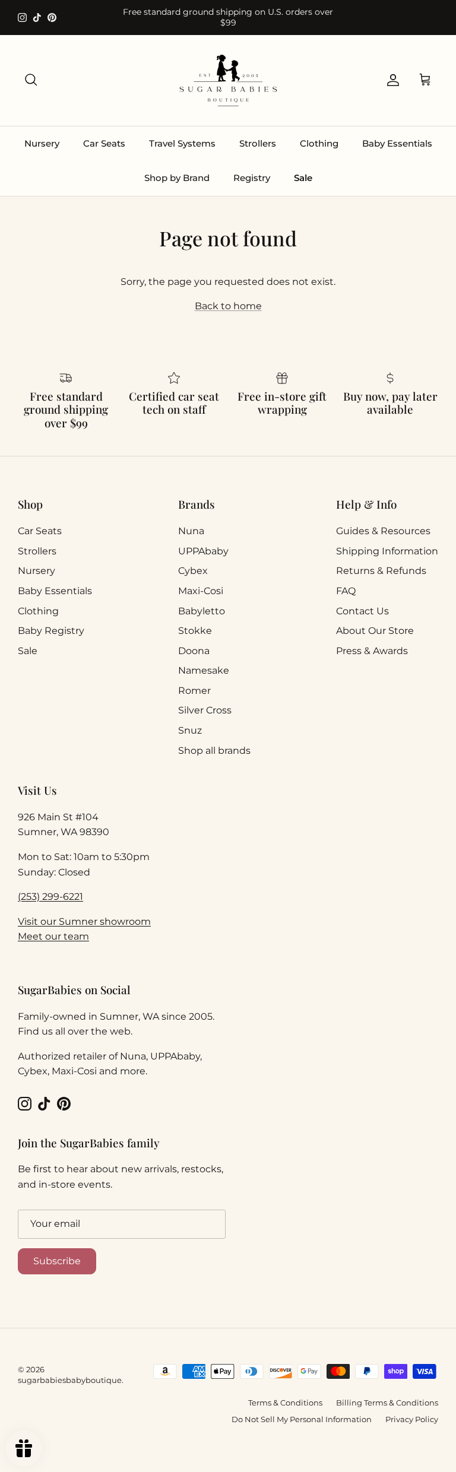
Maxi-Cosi (200, 591)
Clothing (319, 143)
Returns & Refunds (381, 570)
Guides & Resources (383, 531)
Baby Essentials (397, 143)
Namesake (203, 670)
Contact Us (362, 611)
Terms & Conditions (285, 1402)
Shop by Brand (177, 177)
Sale (303, 177)
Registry (251, 177)
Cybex (193, 570)
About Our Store (375, 630)
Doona (194, 650)
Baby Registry (51, 630)
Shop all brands (214, 750)
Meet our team (53, 936)
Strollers (257, 143)
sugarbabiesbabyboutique (70, 1380)
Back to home (228, 306)
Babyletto (201, 611)
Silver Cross (205, 710)
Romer (194, 690)
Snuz (190, 730)
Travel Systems (182, 143)
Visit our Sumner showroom (84, 921)
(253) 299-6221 (50, 896)
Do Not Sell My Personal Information (302, 1419)
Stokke (195, 630)
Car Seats (104, 143)
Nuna (191, 531)
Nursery (41, 143)
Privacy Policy (411, 1419)
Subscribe (57, 1261)
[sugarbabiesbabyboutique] (228, 80)
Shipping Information (387, 551)
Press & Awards (372, 650)
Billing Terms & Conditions (387, 1402)
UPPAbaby (203, 551)
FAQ (346, 591)
